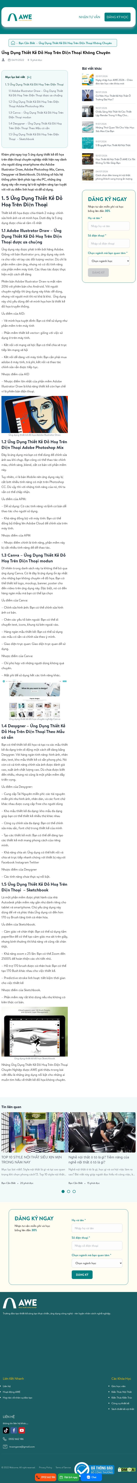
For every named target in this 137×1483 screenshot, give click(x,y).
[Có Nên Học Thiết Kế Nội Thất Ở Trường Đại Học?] (87, 95)
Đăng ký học (117, 17)
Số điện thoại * (97, 235)
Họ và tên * (95, 218)
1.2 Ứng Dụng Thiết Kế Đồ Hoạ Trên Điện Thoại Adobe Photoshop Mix (34, 104)
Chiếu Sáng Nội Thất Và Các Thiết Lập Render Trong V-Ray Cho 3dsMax (113, 113)
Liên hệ (7, 1386)
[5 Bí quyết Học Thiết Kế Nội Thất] (87, 143)
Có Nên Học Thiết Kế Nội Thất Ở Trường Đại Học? (113, 97)
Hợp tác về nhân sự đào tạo (17, 1397)
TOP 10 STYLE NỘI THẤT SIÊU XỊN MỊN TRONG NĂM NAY (31, 1159)
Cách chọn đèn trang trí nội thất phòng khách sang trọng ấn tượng (114, 176)
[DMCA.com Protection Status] (127, 1469)
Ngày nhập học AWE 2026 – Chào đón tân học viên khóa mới (114, 81)
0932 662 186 (16, 1439)
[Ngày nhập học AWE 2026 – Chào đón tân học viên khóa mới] (87, 79)
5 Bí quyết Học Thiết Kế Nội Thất (113, 145)
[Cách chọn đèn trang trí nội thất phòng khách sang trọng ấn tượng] (87, 174)
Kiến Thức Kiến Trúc (121, 1397)
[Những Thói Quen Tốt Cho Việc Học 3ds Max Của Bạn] (87, 127)
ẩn (29, 77)
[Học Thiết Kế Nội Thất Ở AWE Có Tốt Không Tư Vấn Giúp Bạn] (87, 159)
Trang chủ (13, 43)
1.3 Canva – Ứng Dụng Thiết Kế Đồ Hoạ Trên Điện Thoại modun (36, 115)
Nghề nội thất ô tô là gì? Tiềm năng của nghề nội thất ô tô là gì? (98, 1159)
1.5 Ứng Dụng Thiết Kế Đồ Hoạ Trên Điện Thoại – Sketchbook (34, 136)
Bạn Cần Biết (27, 43)
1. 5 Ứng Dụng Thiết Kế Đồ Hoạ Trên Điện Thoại (34, 84)
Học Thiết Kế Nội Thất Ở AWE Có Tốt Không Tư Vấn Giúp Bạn (115, 161)
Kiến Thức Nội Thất (121, 1392)
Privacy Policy (45, 1467)
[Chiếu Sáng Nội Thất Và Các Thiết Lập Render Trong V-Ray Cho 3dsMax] (87, 111)
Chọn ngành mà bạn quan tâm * (108, 253)
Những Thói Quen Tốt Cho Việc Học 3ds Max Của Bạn (115, 129)
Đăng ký (98, 272)
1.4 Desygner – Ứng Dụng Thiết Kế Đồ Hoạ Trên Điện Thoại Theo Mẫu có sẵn (35, 125)
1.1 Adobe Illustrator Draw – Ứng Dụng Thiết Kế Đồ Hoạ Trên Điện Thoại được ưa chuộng (36, 93)
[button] (63, 1191)
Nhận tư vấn (89, 17)
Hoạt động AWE (11, 1392)
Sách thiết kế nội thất (122, 1409)
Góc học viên (118, 1386)
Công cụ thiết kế (120, 1403)
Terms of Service (63, 1467)
